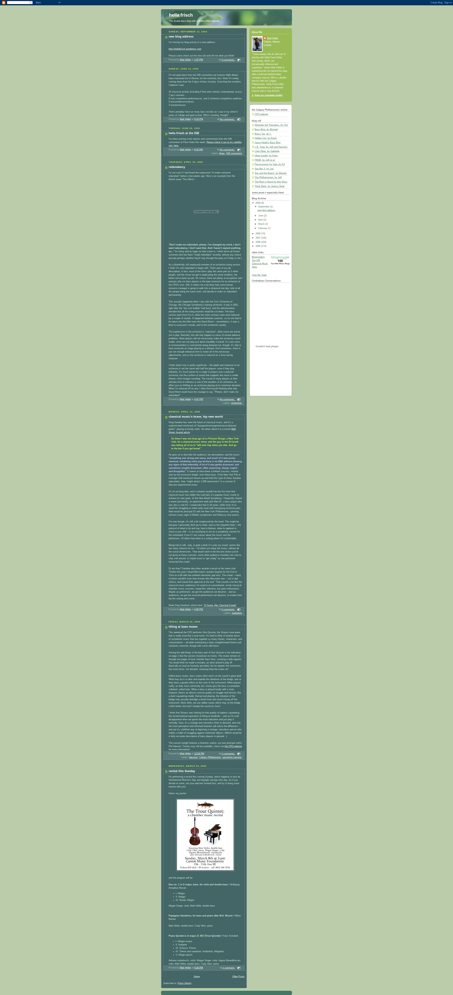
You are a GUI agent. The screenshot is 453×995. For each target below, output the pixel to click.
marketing (237, 613)
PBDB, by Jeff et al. (265, 160)
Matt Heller (272, 38)
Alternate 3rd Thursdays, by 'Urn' (271, 125)
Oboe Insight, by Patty (266, 155)
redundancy (177, 167)
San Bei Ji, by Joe (264, 169)
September (264, 206)
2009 (258, 203)
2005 (258, 246)
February (263, 228)
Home (197, 976)
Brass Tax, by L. (263, 134)
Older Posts (238, 976)
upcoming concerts (232, 757)
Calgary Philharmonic (210, 757)
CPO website (261, 114)
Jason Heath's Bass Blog (267, 142)
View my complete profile (268, 95)
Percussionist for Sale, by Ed (270, 164)
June (261, 215)
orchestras (236, 403)
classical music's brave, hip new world (196, 416)
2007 (258, 238)
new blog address (181, 36)
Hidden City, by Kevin (266, 138)
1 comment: (229, 968)
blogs (222, 153)
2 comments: (228, 609)
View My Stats (259, 275)
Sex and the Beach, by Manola (270, 173)
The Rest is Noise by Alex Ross (271, 182)
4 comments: (228, 60)
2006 (258, 242)
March (261, 224)
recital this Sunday (182, 771)
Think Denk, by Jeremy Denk (270, 186)
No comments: (228, 119)
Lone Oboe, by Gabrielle (267, 151)
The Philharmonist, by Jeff (268, 177)
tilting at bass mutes (183, 626)
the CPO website (233, 746)
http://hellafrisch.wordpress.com (185, 49)
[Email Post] (239, 60)
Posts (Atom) (184, 983)
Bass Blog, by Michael (266, 129)
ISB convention (234, 153)
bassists (193, 757)
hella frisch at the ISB (184, 133)
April (260, 220)
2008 (258, 233)
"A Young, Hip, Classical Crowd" (219, 605)
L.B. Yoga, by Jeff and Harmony (271, 147)
